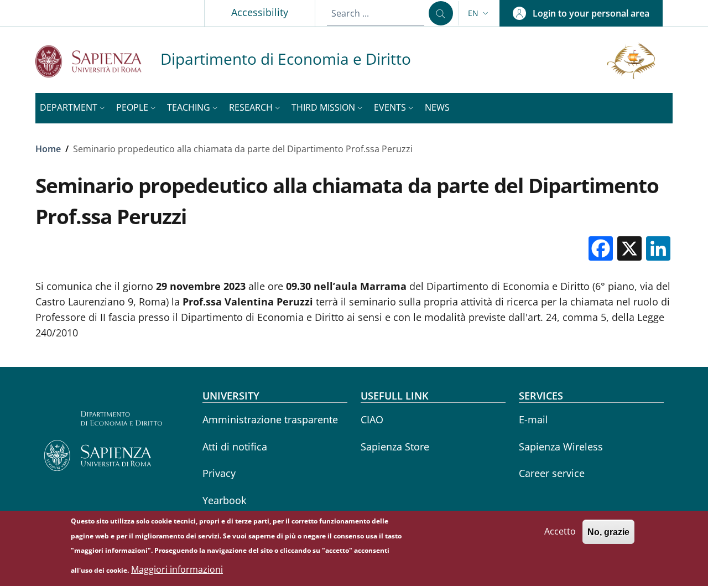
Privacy (219, 473)
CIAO (372, 419)
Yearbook (224, 500)
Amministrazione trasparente (270, 419)
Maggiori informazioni (177, 569)
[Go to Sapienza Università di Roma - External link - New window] (97, 61)
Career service (552, 473)
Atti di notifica (234, 446)
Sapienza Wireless (561, 446)
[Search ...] (441, 13)
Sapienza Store (395, 446)
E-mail (533, 419)
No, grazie (608, 531)
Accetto (560, 531)
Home (48, 149)
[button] (479, 13)
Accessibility (259, 12)
